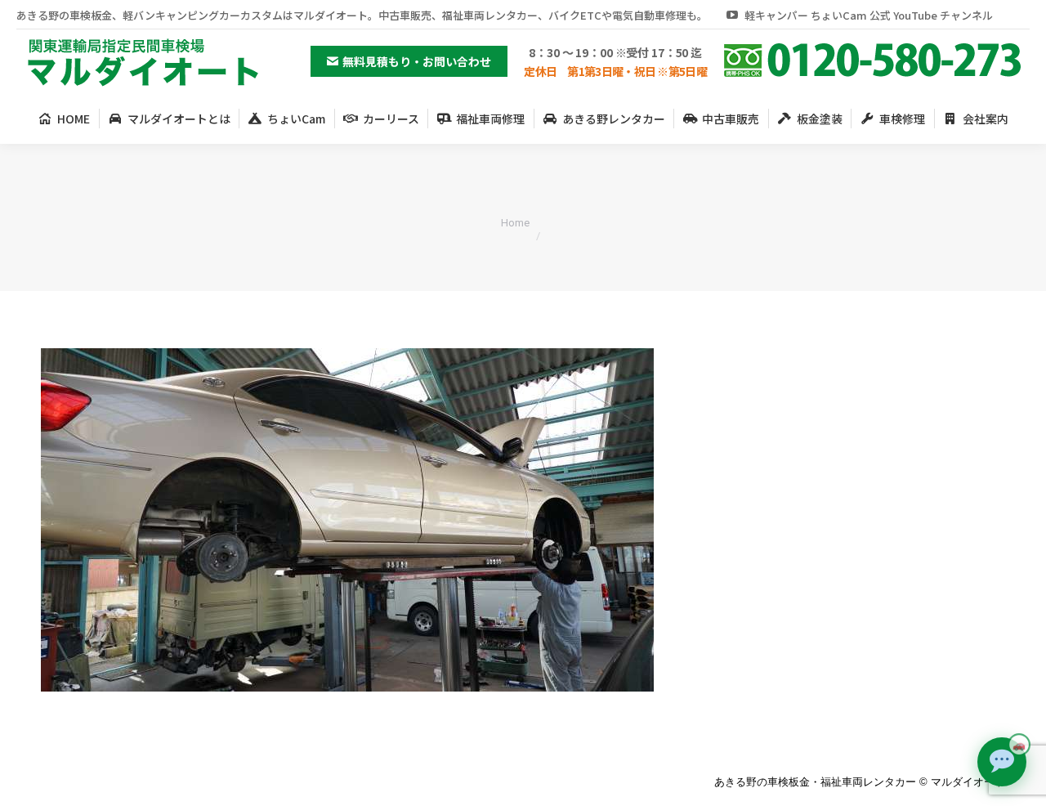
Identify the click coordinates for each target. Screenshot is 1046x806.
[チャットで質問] (1001, 761)
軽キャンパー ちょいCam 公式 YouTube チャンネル (868, 15)
